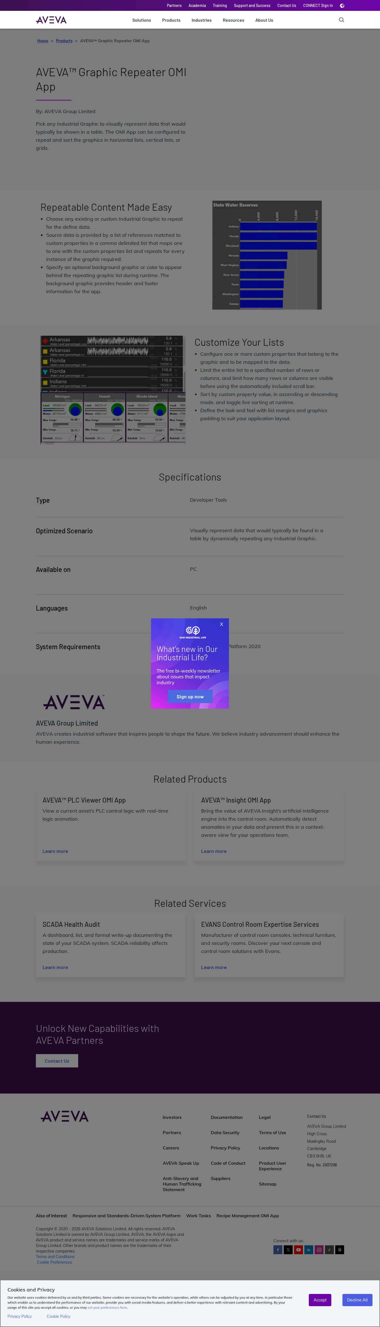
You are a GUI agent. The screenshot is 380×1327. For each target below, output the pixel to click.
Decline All (357, 1300)
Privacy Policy (20, 1316)
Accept (320, 1300)
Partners (174, 5)
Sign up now (190, 696)
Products (171, 20)
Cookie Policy (58, 1316)
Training (220, 5)
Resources (233, 20)
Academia (197, 5)
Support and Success (252, 5)
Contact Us (286, 5)
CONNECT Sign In (318, 5)
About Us (264, 20)
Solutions (141, 20)
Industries (202, 20)
